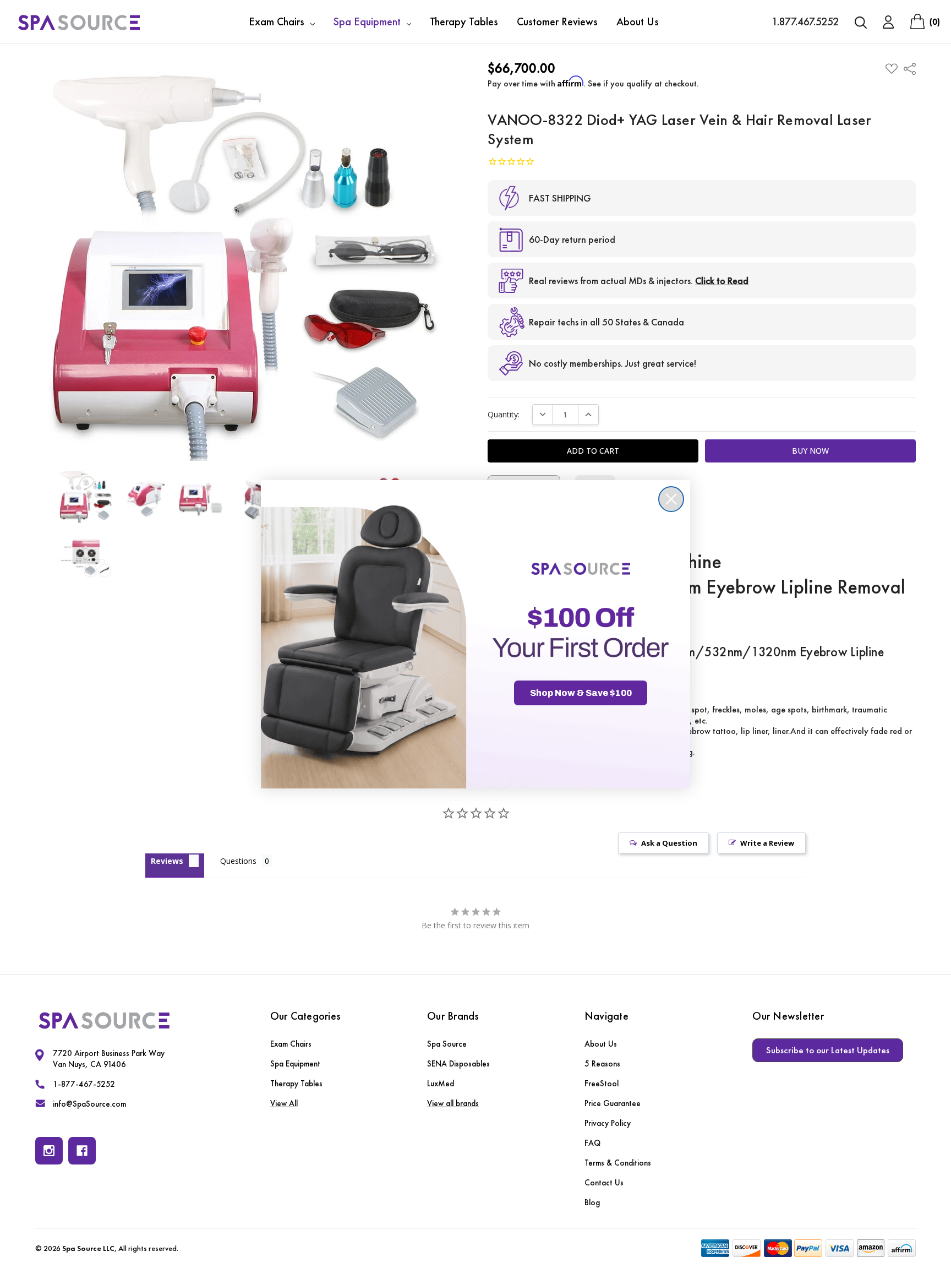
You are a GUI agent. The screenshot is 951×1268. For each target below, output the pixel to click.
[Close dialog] (671, 499)
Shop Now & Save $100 (581, 693)
